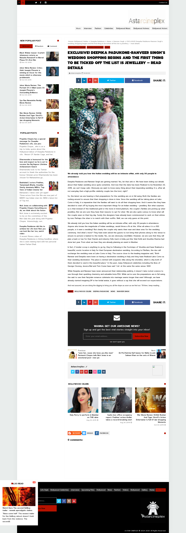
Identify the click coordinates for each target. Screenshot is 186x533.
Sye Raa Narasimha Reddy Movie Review (31, 101)
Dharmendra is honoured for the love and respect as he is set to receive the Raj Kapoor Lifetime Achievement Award (34, 163)
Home (152, 490)
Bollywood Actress (141, 28)
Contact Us (163, 2)
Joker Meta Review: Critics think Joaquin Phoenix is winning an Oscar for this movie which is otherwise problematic (31, 73)
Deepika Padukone (101, 291)
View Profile (77, 367)
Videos (125, 490)
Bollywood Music (123, 28)
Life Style (44, 490)
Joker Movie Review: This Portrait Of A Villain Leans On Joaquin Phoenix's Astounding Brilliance (32, 89)
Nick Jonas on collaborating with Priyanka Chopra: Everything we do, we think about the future (33, 208)
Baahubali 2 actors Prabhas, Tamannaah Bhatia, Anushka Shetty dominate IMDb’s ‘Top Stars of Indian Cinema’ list (32, 186)
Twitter (112, 80)
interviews (75, 490)
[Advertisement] (93, 31)
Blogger (76, 433)
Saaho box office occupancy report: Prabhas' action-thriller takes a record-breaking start (119, 417)
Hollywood (101, 490)
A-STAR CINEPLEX (131, 531)
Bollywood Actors (159, 28)
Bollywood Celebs (83, 291)
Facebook (138, 80)
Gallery (144, 490)
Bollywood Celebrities (60, 490)
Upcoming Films (88, 490)
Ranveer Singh (118, 41)
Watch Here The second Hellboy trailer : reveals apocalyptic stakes (17, 509)
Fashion (117, 490)
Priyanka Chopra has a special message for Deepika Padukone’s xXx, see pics (32, 141)
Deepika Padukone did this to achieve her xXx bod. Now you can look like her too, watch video (33, 230)
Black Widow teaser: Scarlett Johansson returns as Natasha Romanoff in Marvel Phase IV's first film (32, 56)
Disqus (90, 433)
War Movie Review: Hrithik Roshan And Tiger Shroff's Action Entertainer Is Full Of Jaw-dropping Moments (151, 418)
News (113, 291)
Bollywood (135, 490)
